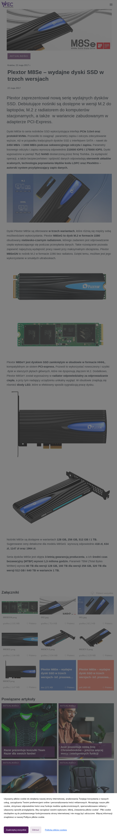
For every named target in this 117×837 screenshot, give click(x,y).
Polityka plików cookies (56, 830)
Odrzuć (35, 830)
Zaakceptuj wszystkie (16, 830)
